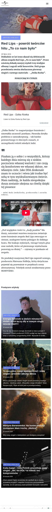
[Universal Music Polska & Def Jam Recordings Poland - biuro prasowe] (5, 6)
